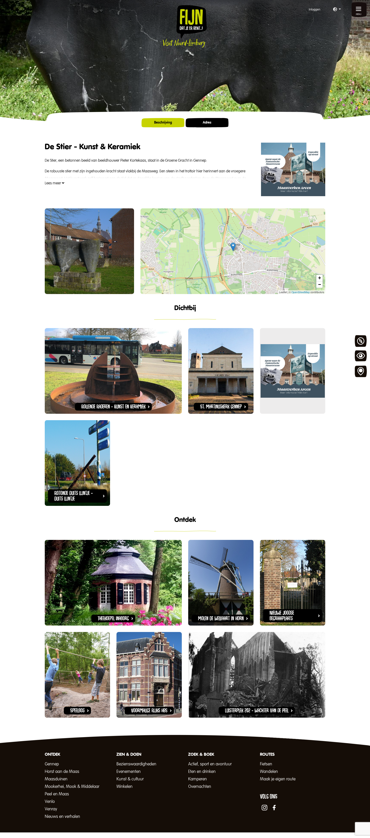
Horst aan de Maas (62, 771)
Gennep (52, 764)
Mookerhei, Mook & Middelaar (72, 786)
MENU (358, 14)
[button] (337, 10)
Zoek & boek (361, 372)
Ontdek (361, 341)
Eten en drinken (202, 771)
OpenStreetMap (300, 292)
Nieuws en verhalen (62, 816)
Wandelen (269, 771)
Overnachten (199, 786)
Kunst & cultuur (130, 779)
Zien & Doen (361, 356)
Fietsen (266, 764)
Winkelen (124, 786)
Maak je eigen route (277, 779)
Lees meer (53, 183)
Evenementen (128, 771)
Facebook (274, 808)
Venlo (50, 801)
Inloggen (314, 9)
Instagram (264, 808)
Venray (51, 809)
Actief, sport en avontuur (210, 764)
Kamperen (197, 779)
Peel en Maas (57, 794)
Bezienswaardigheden (136, 764)
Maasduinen (56, 779)
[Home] (185, 26)
